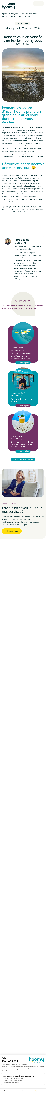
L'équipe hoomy (30, 186)
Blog (17, 14)
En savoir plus (23, 362)
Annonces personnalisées (11, 1082)
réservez (29, 199)
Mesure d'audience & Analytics (13, 1080)
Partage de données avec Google (13, 1078)
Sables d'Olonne (21, 141)
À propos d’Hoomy (8, 14)
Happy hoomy (26, 14)
